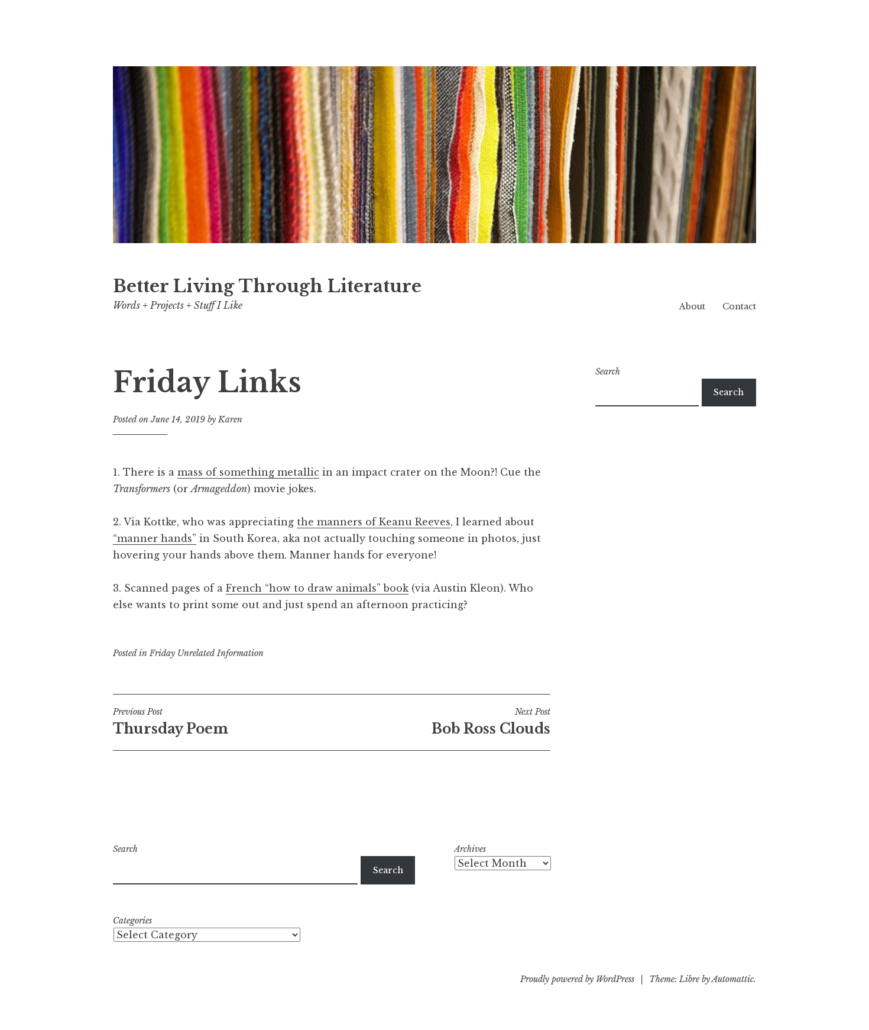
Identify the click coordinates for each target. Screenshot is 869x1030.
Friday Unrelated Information (207, 653)
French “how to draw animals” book (317, 588)
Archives (470, 849)
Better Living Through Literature (267, 286)
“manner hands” (154, 538)
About (692, 306)
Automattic (733, 979)
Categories (132, 920)
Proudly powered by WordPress (577, 979)
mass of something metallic (248, 472)
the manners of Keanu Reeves (373, 522)
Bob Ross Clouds (491, 721)
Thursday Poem (170, 721)
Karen (230, 419)
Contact (739, 306)
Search (607, 371)
